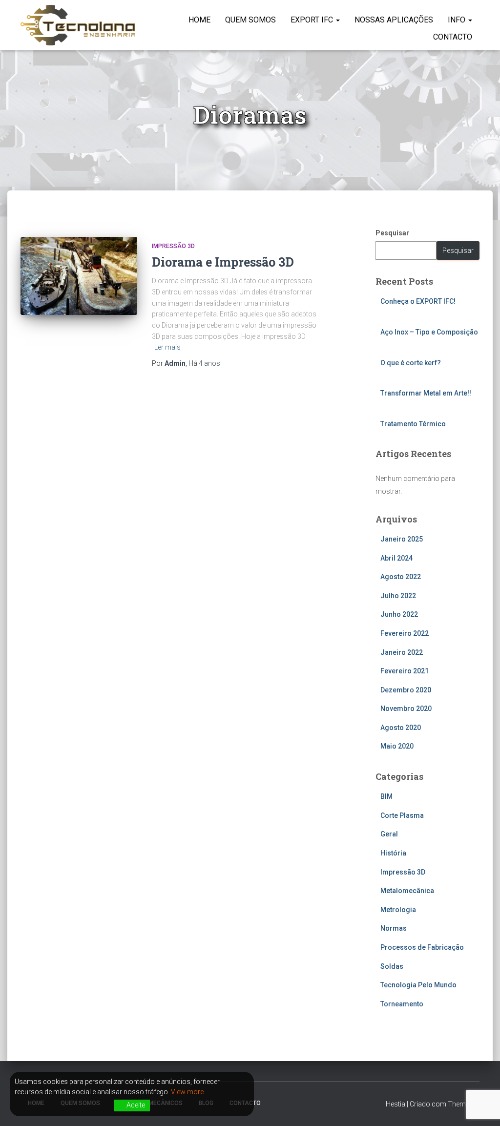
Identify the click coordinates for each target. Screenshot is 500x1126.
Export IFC (313, 19)
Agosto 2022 (400, 577)
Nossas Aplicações (393, 19)
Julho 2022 (398, 596)
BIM (386, 796)
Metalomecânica (407, 891)
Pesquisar (392, 233)
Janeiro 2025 (401, 539)
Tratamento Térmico (413, 424)
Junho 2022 (399, 614)
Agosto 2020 (400, 727)
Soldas (391, 966)
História (393, 853)
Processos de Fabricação (422, 947)
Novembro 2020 (406, 708)
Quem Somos (250, 19)
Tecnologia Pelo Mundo (418, 985)
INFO (457, 19)
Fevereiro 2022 (404, 633)
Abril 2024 (396, 558)
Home (199, 19)
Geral (389, 834)
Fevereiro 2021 (404, 671)
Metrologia (398, 910)
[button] (337, 19)
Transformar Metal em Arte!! (425, 393)
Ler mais (167, 347)
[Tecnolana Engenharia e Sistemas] (78, 25)
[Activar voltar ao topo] (480, 1106)
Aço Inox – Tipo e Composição (429, 332)
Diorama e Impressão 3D (223, 262)
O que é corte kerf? (410, 363)
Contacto (452, 37)
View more (187, 1092)
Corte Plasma (402, 815)
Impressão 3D (173, 246)
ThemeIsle (463, 1104)
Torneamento (401, 1004)
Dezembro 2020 (405, 690)
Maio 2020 (397, 746)
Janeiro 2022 (401, 652)
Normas (393, 928)
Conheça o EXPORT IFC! (418, 301)
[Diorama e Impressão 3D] (79, 276)
